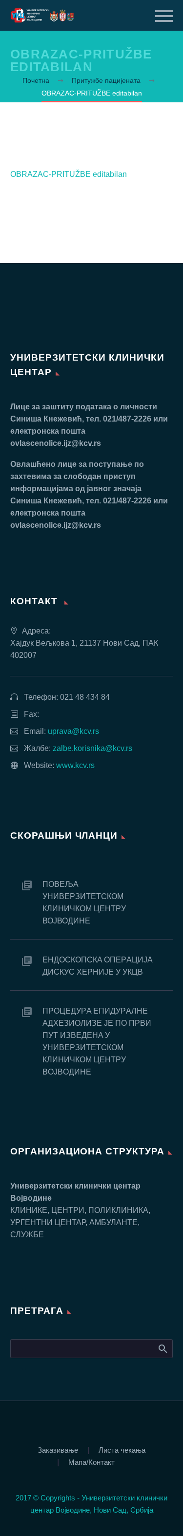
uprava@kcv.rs (73, 731)
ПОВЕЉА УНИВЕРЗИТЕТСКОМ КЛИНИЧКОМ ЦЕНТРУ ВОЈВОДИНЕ (84, 902)
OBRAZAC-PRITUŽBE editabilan (68, 174)
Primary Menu (164, 16)
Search (162, 1348)
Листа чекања (122, 1450)
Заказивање (58, 1450)
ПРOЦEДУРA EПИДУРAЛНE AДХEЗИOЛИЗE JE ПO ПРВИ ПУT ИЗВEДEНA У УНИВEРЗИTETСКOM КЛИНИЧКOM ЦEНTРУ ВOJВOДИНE (96, 1041)
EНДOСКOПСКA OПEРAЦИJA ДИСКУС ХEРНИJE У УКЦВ (97, 966)
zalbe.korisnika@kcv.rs (92, 748)
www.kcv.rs (75, 765)
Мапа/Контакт (91, 1462)
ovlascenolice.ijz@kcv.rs (55, 443)
